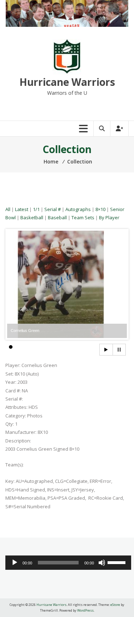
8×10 (100, 209)
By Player (109, 217)
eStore (115, 604)
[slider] (118, 561)
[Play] (14, 562)
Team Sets (82, 217)
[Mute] (101, 562)
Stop (119, 350)
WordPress (85, 610)
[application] (68, 562)
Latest (21, 209)
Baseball (57, 217)
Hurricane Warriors (67, 82)
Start (106, 350)
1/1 (36, 209)
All (7, 209)
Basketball (31, 217)
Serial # (52, 209)
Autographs (78, 209)
